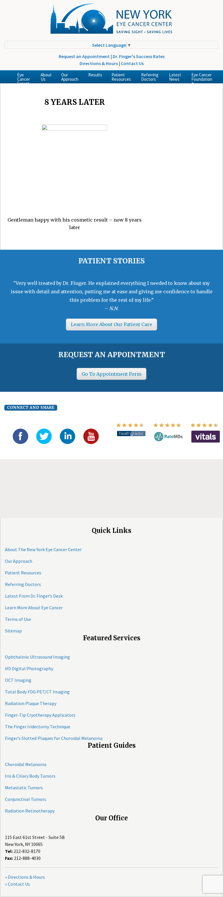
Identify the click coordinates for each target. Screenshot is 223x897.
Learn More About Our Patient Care (111, 324)
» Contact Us (17, 884)
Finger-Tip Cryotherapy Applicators (40, 715)
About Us (46, 77)
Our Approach (69, 77)
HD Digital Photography (29, 668)
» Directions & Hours (25, 877)
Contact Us (132, 63)
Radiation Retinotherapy (30, 811)
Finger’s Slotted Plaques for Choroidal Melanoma (53, 738)
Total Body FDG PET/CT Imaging (37, 692)
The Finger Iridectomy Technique (37, 726)
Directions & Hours (99, 63)
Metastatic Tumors (24, 787)
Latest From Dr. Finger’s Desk (34, 596)
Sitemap (13, 631)
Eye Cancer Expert (23, 77)
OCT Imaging (18, 680)
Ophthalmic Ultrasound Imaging (37, 657)
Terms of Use (18, 619)
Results (95, 75)
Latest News (175, 77)
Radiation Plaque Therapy (30, 703)
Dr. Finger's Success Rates (139, 56)
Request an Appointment (84, 56)
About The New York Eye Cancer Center (43, 549)
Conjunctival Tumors (25, 799)
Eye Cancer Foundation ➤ (201, 77)
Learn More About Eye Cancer (34, 607)
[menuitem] (24, 76)
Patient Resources (121, 77)
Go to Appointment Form (111, 374)
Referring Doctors (150, 77)
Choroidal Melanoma (25, 764)
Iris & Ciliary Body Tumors (30, 776)
